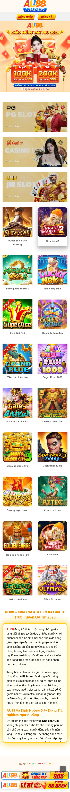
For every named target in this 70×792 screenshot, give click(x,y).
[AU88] (35, 775)
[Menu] (5, 6)
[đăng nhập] (25, 16)
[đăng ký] (46, 16)
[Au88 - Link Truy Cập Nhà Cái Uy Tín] (35, 6)
